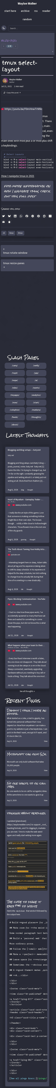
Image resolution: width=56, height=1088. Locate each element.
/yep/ (36, 373)
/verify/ (36, 365)
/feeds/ (15, 417)
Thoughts (37, 435)
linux (11, 233)
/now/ (15, 402)
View (45, 741)
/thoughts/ (36, 417)
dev (22, 635)
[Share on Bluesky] (9, 216)
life (22, 589)
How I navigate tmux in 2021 (17, 176)
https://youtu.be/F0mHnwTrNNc (23, 109)
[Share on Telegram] (32, 216)
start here (10, 11)
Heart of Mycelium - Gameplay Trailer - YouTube (24, 500)
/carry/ (15, 365)
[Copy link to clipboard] (9, 221)
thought (30, 490)
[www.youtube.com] (10, 505)
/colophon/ (15, 410)
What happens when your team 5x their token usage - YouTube (25, 646)
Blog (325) (9, 40)
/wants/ (36, 387)
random (27, 19)
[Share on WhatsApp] (21, 216)
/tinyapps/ (14, 395)
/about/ (14, 424)
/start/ (36, 402)
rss (36, 11)
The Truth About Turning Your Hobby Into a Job (27, 550)
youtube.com (15, 554)
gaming (23, 539)
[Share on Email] (3, 221)
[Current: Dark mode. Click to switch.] (4, 28)
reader (46, 11)
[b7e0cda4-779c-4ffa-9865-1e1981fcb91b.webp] (27, 866)
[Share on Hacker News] (50, 216)
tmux (20, 233)
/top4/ (15, 373)
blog (22, 490)
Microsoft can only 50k (26, 754)
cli (4, 233)
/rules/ (15, 387)
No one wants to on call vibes (26, 785)
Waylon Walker (27, 4)
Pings (33, 700)
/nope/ (15, 380)
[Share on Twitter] (3, 216)
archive (25, 11)
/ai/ (36, 380)
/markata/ (36, 410)
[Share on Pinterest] (38, 216)
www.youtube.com (23, 505)
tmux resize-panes (13, 263)
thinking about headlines (26, 813)
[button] (27, 44)
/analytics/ (36, 395)
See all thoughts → (27, 691)
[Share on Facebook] (27, 216)
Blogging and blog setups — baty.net (24, 450)
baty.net (11, 455)
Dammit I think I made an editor (26, 712)
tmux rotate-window (15, 253)
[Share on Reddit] (44, 216)
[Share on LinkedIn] (15, 216)
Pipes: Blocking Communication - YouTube (26, 599)
